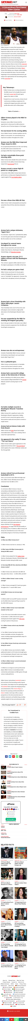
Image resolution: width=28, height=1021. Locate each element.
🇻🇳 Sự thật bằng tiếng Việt (8, 1004)
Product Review (6, 982)
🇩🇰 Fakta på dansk (8, 990)
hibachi (3, 693)
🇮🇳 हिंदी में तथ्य (5, 996)
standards (13, 729)
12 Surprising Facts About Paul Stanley (20, 903)
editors (21, 732)
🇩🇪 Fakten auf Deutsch (20, 985)
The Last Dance (20, 445)
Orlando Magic (17, 688)
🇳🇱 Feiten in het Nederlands (8, 1001)
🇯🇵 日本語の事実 (8, 997)
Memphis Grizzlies (16, 252)
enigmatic (24, 64)
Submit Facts (4, 985)
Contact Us (14, 982)
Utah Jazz (21, 618)
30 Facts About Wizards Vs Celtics (6, 883)
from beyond (11, 164)
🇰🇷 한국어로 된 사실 (18, 997)
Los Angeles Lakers (16, 177)
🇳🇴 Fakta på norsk (8, 992)
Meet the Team (20, 980)
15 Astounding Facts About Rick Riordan (7, 965)
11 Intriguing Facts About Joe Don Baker (20, 966)
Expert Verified (9, 20)
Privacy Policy (23, 984)
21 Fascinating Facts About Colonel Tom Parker (7, 945)
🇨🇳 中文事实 (13, 1006)
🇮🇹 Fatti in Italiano (6, 989)
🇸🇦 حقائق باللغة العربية (6, 994)
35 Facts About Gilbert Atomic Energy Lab (19, 863)
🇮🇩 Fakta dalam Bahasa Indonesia (17, 996)
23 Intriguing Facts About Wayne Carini (16, 786)
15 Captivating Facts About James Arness (7, 904)
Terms (16, 984)
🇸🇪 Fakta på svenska (18, 990)
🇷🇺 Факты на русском (18, 1002)
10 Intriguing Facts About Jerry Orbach (20, 945)
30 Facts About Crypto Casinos (15, 767)
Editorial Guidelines (19, 20)
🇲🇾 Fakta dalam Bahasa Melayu (13, 999)
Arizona (24, 379)
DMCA (12, 984)
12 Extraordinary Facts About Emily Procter (6, 924)
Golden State (21, 556)
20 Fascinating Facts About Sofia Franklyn (20, 924)
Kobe (12, 430)
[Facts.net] (9, 2)
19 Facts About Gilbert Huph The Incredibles (6, 863)
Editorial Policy (11, 980)
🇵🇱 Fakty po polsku (20, 1001)
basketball (7, 78)
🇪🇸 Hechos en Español (19, 987)
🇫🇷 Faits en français (7, 987)
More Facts (11, 985)
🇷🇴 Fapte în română (7, 1002)
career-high (13, 94)
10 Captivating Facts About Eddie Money (17, 777)
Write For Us (21, 982)
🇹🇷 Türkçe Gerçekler (20, 1004)
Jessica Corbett (17, 16)
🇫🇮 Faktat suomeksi (18, 992)
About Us (5, 980)
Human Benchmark (5, 837)
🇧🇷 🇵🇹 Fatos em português (18, 989)
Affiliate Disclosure (5, 984)
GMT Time (3, 830)
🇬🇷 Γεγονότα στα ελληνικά (19, 994)
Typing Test (4, 834)
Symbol (3, 827)
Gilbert (23, 68)
